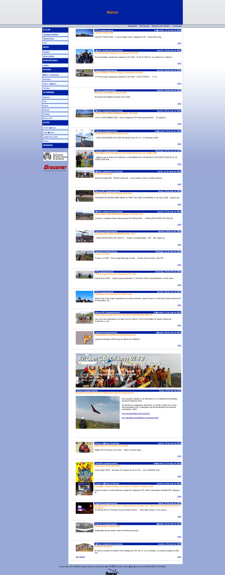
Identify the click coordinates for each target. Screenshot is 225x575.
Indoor (45, 106)
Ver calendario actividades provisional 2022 (140, 418)
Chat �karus (48, 132)
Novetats (47, 79)
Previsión (46, 52)
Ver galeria (80, 557)
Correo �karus (49, 128)
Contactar (177, 26)
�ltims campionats (51, 75)
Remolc (46, 110)
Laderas (46, 65)
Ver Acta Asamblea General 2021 (136, 413)
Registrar (132, 26)
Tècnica (46, 88)
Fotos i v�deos (49, 84)
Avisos (46, 141)
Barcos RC (47, 118)
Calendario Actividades (50, 34)
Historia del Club (48, 39)
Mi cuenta (144, 26)
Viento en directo (48, 56)
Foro (44, 43)
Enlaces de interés (161, 26)
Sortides (46, 114)
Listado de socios (50, 137)
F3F (44, 101)
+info (179, 43)
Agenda (46, 97)
